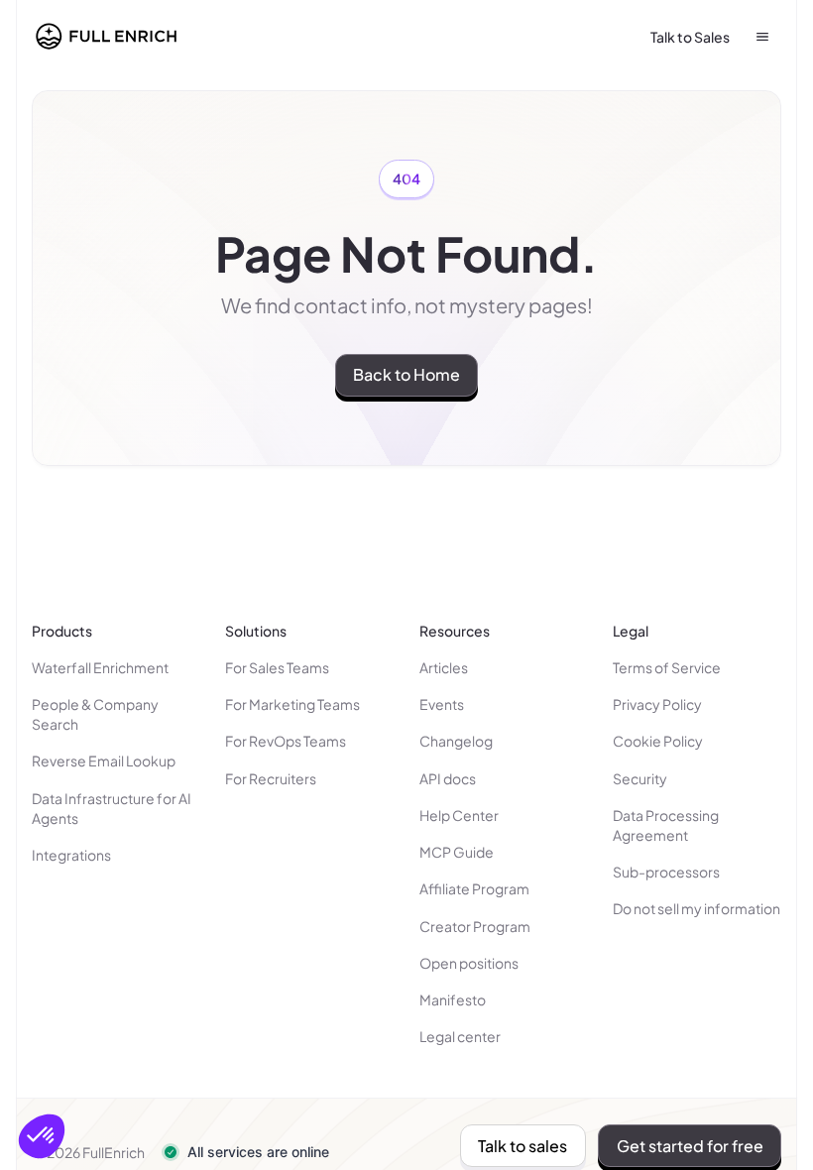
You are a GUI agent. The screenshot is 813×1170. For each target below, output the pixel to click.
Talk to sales (522, 1145)
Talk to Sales (690, 37)
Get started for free (690, 1145)
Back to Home (406, 374)
